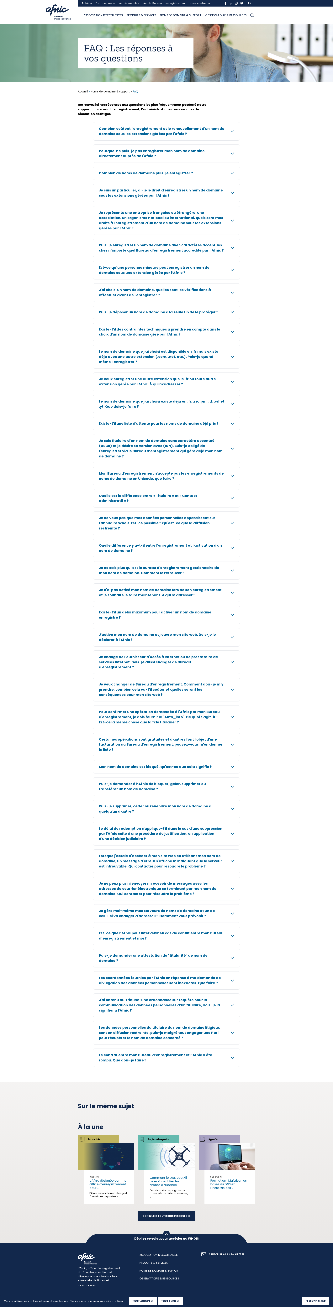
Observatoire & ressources (225, 15)
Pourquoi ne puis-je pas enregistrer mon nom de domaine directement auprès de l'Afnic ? (152, 153)
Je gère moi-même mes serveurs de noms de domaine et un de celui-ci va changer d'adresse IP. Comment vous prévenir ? (157, 913)
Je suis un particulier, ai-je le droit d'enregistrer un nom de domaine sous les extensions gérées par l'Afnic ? (161, 193)
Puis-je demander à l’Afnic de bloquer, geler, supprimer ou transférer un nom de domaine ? (152, 786)
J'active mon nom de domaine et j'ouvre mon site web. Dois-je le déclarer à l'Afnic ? (157, 637)
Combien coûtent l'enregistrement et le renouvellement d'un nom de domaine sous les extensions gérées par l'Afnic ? (161, 131)
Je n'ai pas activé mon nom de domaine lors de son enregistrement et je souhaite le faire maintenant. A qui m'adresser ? (160, 592)
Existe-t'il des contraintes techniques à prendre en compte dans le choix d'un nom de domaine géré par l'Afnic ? (159, 332)
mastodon (241, 3)
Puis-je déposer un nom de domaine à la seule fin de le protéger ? (158, 312)
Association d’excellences (103, 15)
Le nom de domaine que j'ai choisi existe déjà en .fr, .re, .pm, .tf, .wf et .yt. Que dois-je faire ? (161, 404)
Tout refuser (170, 1301)
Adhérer (87, 3)
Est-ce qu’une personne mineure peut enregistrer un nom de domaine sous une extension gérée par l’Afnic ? (154, 270)
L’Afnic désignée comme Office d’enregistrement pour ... (107, 1184)
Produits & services (141, 15)
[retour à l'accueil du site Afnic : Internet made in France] (105, 1258)
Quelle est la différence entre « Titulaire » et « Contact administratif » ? (148, 498)
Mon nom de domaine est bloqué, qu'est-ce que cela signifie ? (155, 766)
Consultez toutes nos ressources (166, 1216)
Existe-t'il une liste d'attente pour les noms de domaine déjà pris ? (159, 423)
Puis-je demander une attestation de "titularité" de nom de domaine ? (153, 958)
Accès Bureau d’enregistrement (164, 3)
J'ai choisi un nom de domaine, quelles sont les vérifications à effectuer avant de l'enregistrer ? (155, 292)
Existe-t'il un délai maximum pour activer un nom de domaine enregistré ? (155, 615)
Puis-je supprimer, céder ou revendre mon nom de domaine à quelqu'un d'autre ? (155, 809)
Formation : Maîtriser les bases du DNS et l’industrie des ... (228, 1184)
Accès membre (129, 3)
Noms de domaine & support (180, 15)
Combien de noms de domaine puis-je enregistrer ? (146, 173)
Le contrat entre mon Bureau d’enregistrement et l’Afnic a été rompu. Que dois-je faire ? (155, 1058)
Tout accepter (142, 1301)
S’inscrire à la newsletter (226, 1254)
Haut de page (88, 1285)
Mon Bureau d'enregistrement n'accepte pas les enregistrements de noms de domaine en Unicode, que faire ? (161, 476)
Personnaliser (316, 1301)
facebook (225, 3)
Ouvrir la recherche (252, 15)
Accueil (83, 91)
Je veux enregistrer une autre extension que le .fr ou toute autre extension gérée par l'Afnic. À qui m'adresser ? (157, 382)
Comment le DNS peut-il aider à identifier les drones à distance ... (168, 1181)
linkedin (231, 3)
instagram (236, 3)
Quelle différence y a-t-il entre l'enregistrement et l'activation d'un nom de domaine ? (160, 548)
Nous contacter (200, 3)
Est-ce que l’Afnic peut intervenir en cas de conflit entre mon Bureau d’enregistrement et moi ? (161, 936)
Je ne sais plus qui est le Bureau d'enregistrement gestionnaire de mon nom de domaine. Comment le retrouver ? (159, 570)
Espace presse (105, 3)
